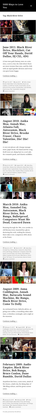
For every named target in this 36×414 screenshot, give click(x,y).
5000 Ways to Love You (13, 6)
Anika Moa (29, 165)
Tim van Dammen (17, 257)
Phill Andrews (17, 333)
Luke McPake (27, 87)
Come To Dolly (21, 331)
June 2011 (18, 82)
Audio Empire (9, 401)
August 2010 (19, 165)
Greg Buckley (19, 87)
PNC (11, 89)
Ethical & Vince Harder (9, 87)
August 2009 (21, 327)
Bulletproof (16, 252)
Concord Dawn (10, 253)
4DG (25, 82)
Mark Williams (26, 253)
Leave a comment (9, 91)
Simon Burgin (25, 333)
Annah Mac (6, 167)
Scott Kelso (16, 89)
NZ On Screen (16, 255)
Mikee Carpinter (24, 171)
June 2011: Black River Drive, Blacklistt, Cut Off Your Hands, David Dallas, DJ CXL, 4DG (17, 51)
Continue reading (10, 76)
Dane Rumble (14, 403)
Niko (11, 405)
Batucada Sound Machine (24, 329)
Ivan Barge (30, 403)
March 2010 (19, 248)
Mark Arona (6, 89)
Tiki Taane (9, 257)
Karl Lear (10, 333)
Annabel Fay (6, 250)
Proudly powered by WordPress (12, 412)
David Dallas (22, 85)
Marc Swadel (16, 171)
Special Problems (12, 172)
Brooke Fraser (6, 169)
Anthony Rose (14, 250)
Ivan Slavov (9, 171)
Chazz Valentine (23, 169)
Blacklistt (19, 84)
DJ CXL (28, 85)
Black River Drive (12, 84)
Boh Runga (9, 252)
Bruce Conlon (6, 403)
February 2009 (21, 400)
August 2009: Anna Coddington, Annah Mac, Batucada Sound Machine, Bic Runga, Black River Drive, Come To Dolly (17, 296)
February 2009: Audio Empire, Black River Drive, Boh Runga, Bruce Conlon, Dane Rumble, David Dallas (17, 370)
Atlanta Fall (13, 167)
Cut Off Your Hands (13, 85)
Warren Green (27, 257)
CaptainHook (14, 169)
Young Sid (22, 89)
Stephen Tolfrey (22, 172)
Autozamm (19, 167)
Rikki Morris (23, 255)
